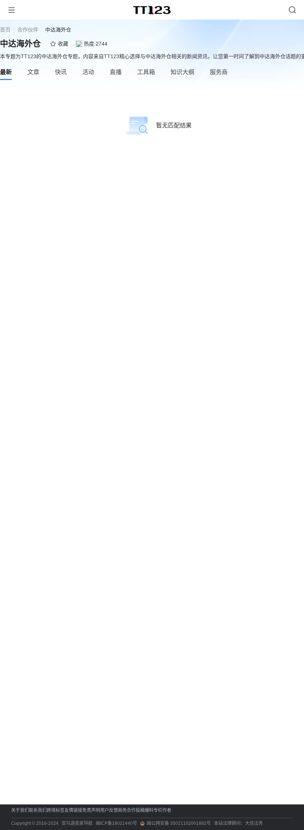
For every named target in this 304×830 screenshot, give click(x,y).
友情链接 (73, 810)
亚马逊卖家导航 (77, 823)
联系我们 (38, 810)
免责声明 (91, 810)
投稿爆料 (144, 810)
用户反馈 (109, 810)
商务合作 (127, 810)
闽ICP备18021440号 (116, 823)
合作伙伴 (27, 29)
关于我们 (20, 810)
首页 (5, 29)
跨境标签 (56, 810)
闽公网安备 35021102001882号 (179, 823)
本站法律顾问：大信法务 (238, 823)
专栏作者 (162, 810)
